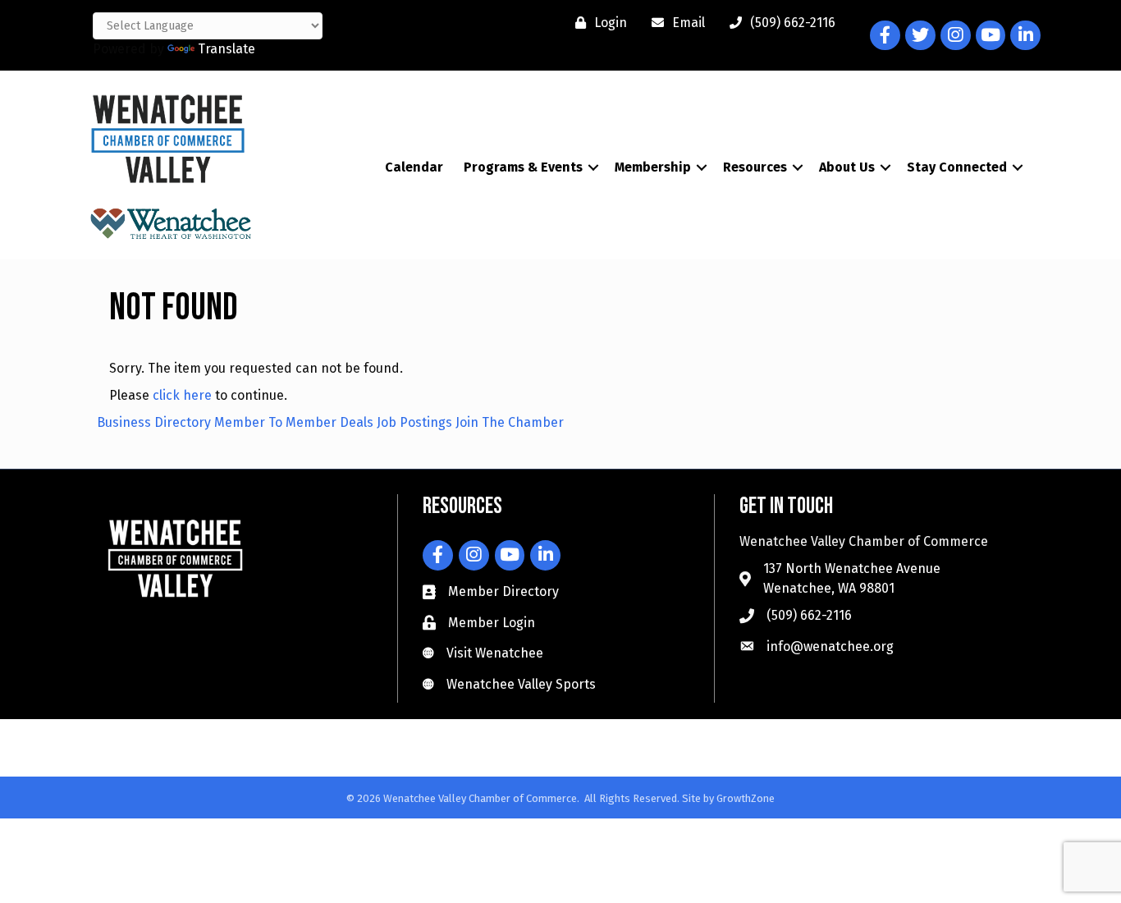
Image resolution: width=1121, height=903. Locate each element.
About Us (847, 167)
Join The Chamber (509, 422)
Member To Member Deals (293, 422)
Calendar (414, 167)
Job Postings (414, 422)
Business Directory (154, 422)
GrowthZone (745, 798)
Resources (755, 167)
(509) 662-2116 (809, 615)
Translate (226, 49)
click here (182, 395)
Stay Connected (957, 167)
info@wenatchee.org (830, 646)
